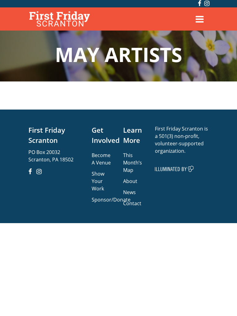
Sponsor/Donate (111, 199)
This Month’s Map (132, 162)
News (129, 192)
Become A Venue (101, 159)
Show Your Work (98, 181)
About (130, 181)
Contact (132, 203)
